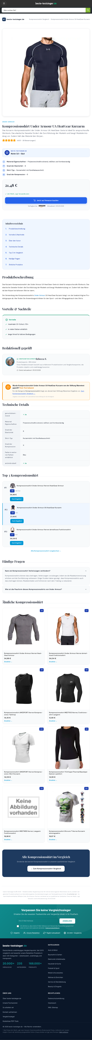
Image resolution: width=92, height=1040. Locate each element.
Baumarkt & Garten (55, 955)
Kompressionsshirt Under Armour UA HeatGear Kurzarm (39, 508)
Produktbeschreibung (17, 229)
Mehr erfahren (63, 1032)
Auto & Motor (53, 950)
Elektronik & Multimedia (56, 959)
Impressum (52, 1003)
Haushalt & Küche (54, 964)
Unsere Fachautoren (10, 1003)
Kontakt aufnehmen (10, 1012)
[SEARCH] (88, 10)
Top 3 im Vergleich (16, 253)
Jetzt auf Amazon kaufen (47, 200)
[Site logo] (46, 3)
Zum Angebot (17, 499)
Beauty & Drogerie (54, 986)
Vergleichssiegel (8, 1016)
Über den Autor (15, 241)
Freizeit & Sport (53, 968)
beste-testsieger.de (13, 19)
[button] (46, 570)
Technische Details (16, 247)
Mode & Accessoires (55, 973)
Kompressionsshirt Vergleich (39, 19)
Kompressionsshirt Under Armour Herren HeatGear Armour (40, 486)
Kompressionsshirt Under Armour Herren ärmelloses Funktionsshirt (44, 530)
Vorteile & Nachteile (16, 235)
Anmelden (67, 921)
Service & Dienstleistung (57, 982)
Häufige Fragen (14, 259)
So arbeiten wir (72, 894)
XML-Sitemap (53, 1007)
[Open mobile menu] (4, 3)
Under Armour (8, 122)
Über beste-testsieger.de (12, 998)
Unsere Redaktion (33, 933)
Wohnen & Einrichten (55, 977)
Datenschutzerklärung (52, 928)
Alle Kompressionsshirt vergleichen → (46, 551)
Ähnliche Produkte (16, 265)
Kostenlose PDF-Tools (10, 1021)
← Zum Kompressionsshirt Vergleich (46, 869)
